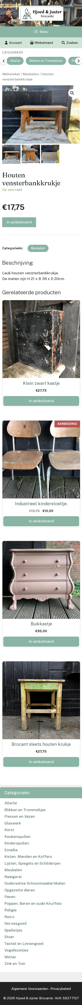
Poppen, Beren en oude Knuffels (33, 903)
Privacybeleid (61, 989)
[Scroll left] (3, 60)
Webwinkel (11, 74)
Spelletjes (13, 930)
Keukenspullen (17, 836)
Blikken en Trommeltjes (46, 60)
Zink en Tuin (14, 963)
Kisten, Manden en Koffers (28, 856)
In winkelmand (19, 222)
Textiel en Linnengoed (23, 943)
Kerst (9, 830)
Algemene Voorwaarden (29, 989)
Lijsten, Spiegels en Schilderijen (32, 863)
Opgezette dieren (19, 890)
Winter (10, 957)
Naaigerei (13, 877)
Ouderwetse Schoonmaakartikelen (34, 883)
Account (15, 43)
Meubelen (31, 74)
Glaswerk (12, 823)
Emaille (10, 850)
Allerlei (15, 60)
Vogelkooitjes (16, 950)
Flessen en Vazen (19, 816)
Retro (9, 917)
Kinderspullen (16, 843)
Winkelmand (43, 43)
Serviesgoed (15, 923)
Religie (10, 910)
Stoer (9, 937)
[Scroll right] (78, 60)
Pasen (9, 896)
